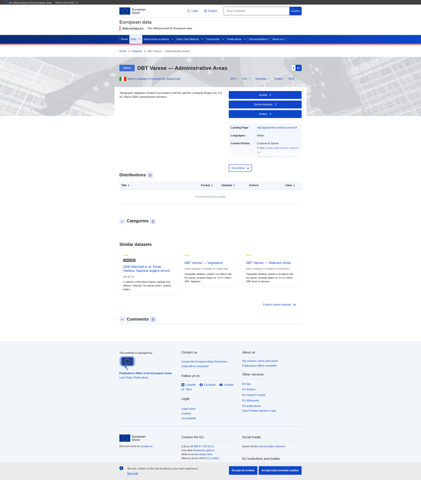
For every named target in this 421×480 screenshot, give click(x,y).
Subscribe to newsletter (195, 366)
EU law (246, 384)
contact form (205, 454)
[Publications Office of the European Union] (148, 362)
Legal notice (188, 408)
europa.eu (146, 446)
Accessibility (188, 418)
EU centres (212, 458)
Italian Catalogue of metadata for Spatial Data (153, 78)
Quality (263, 95)
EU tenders (248, 389)
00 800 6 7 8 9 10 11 (202, 446)
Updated (227, 185)
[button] (67, 2)
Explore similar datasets (279, 305)
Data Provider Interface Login (259, 410)
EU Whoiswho (250, 400)
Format (205, 185)
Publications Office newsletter (259, 365)
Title (124, 185)
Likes (288, 185)
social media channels (272, 446)
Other (189, 389)
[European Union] (148, 438)
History (263, 114)
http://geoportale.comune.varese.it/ (277, 127)
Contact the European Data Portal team (204, 361)
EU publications (251, 406)
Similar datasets (263, 104)
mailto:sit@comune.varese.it (282, 148)
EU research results (253, 395)
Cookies (186, 413)
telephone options (203, 450)
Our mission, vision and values (260, 361)
